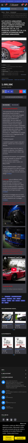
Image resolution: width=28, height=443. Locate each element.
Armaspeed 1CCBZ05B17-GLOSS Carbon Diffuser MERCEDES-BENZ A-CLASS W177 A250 (20, 324)
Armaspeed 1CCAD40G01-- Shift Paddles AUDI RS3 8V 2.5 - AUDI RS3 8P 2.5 (7, 349)
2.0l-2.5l (17, 300)
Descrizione (6, 105)
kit (2, 302)
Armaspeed (13, 12)
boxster (9, 300)
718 (13, 300)
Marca (7, 12)
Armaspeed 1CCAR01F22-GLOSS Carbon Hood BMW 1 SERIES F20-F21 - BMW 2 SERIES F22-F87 (7, 324)
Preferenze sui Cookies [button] (8, 438)
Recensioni (15, 105)
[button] (13, 329)
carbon (3, 298)
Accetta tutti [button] (20, 438)
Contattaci (9, 173)
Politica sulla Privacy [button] (13, 433)
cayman (23, 300)
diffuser (18, 298)
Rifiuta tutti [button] (23, 423)
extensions (9, 298)
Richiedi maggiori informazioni (15, 97)
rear (14, 298)
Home (3, 12)
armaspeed (7, 296)
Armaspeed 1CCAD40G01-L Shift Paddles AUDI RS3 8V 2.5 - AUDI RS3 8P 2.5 (20, 349)
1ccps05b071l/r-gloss (16, 296)
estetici (6, 302)
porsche (4, 300)
